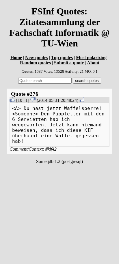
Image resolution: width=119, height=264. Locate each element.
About (93, 62)
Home (16, 57)
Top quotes (62, 57)
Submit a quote (69, 62)
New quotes (36, 57)
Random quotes (35, 62)
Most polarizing (91, 57)
